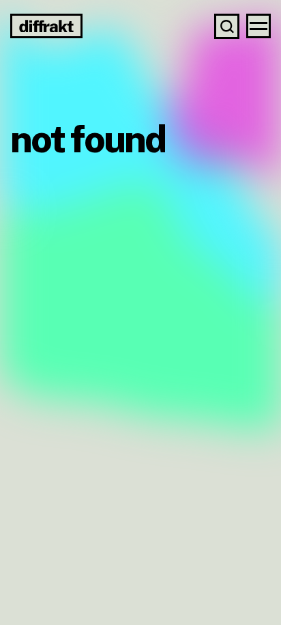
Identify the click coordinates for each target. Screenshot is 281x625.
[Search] (226, 26)
